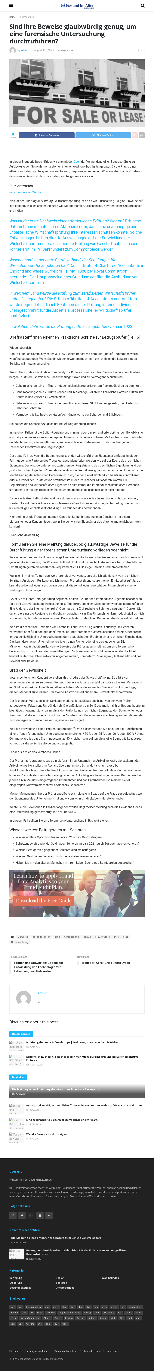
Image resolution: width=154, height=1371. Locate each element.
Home (12, 17)
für (123, 1307)
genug (87, 937)
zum (48, 1324)
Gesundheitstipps (20, 1287)
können (51, 1312)
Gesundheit (135, 1307)
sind (125, 937)
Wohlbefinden (110, 1277)
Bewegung (15, 1277)
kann (39, 1312)
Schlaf (60, 1277)
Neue (138, 1312)
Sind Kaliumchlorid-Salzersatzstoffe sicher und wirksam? (62, 1119)
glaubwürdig (102, 937)
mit (120, 1312)
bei (20, 1307)
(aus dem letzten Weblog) (26, 192)
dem (55, 1307)
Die (88, 1307)
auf (12, 1307)
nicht (14, 1318)
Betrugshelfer (33, 1307)
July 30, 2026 (20, 1094)
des (81, 1307)
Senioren (61, 1282)
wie (40, 1324)
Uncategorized (26, 17)
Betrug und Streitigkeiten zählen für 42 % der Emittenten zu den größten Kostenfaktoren (84, 1105)
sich (113, 1318)
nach (128, 1312)
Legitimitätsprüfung (69, 1312)
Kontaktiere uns (92, 1351)
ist (31, 1312)
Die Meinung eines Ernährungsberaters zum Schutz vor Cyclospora (55, 1089)
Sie (121, 1318)
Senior (103, 1318)
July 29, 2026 (34, 1110)
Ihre (116, 937)
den (64, 1307)
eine (57, 937)
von (13, 1324)
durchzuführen (42, 937)
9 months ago (35, 1065)
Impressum (113, 1351)
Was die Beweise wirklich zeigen (46, 1134)
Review (69, 1318)
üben (77, 161)
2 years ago (34, 1047)
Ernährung (15, 1282)
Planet (47, 1318)
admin (24, 50)
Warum (30, 1324)
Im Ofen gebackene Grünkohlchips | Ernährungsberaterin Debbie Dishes (72, 1042)
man (97, 1312)
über (64, 1324)
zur (56, 1324)
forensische (71, 937)
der (72, 1307)
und (138, 1318)
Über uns (14, 1351)
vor (20, 1324)
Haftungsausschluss (37, 1351)
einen (114, 1307)
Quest (58, 1318)
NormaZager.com (30, 1318)
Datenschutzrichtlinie (65, 1351)
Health (14, 1312)
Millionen (109, 1312)
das (47, 1307)
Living (87, 1312)
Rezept (80, 1318)
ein (96, 1307)
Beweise (23, 937)
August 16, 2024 (43, 50)
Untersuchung (19, 942)
